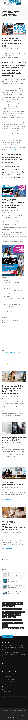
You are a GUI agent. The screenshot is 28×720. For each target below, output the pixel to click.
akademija (5, 603)
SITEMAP (19, 717)
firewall (16, 611)
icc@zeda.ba (5, 352)
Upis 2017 (5, 625)
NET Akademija (12, 617)
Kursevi (6, 715)
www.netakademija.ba (11, 149)
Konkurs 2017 (17, 614)
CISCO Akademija (19, 603)
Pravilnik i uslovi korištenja (19, 715)
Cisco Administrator (15, 48)
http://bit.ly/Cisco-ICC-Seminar (9, 361)
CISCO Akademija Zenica (8, 606)
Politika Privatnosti (12, 717)
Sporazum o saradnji (17, 622)
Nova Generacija (17, 620)
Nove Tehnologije (7, 622)
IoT (11, 614)
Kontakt (10, 715)
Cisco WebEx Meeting (8, 609)
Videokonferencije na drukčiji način (10, 628)
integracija (5, 614)
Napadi (4, 617)
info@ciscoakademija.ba (15, 352)
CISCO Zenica (18, 609)
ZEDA (22, 628)
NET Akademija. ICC (7, 620)
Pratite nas (6, 636)
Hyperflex (22, 611)
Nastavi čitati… (7, 460)
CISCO (11, 603)
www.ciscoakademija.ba (7, 151)
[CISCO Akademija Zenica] (11, 2)
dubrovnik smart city (7, 611)
